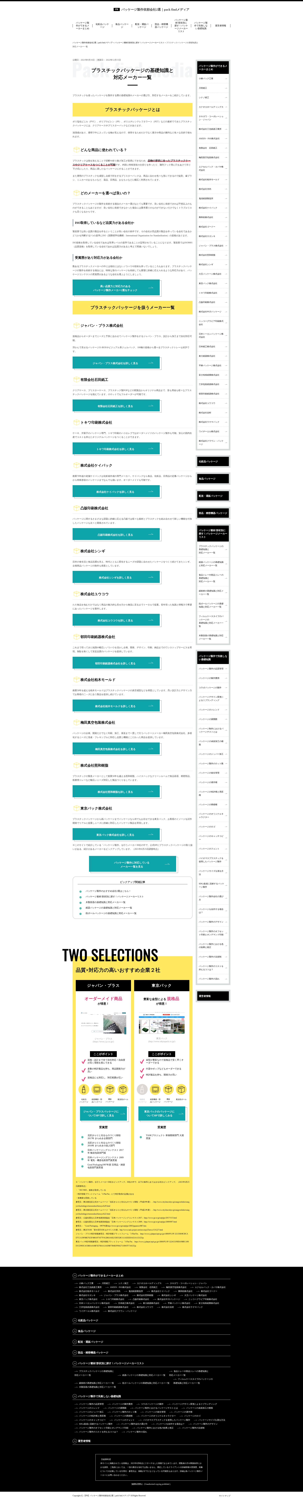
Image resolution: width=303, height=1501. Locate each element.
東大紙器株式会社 (207, 356)
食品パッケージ (122, 25)
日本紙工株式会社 (207, 346)
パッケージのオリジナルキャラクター (211, 815)
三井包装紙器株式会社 (209, 384)
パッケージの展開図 (208, 719)
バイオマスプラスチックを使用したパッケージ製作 (211, 860)
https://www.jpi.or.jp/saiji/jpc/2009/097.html (160, 1222)
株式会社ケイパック (208, 208)
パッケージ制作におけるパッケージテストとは (211, 730)
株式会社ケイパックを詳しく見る (115, 492)
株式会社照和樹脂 (207, 255)
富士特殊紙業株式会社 (209, 375)
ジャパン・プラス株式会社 (211, 245)
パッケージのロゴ (207, 826)
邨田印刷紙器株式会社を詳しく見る (115, 663)
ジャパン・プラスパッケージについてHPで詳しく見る (101, 1113)
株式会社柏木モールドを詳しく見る (115, 706)
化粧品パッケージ (102, 25)
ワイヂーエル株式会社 (209, 431)
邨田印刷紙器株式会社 (209, 394)
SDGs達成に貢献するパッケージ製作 (211, 885)
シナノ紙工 (204, 97)
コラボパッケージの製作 (210, 687)
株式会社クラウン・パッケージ (211, 442)
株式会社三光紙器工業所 (210, 129)
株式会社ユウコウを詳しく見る (115, 620)
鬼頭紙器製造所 (206, 198)
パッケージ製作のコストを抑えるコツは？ (211, 968)
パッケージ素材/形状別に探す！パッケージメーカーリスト (181, 26)
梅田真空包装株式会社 (209, 157)
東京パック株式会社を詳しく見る (115, 835)
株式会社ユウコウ (207, 403)
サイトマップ (224, 1496)
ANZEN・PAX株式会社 (209, 138)
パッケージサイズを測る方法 (211, 873)
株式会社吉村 (205, 412)
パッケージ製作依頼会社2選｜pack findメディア (155, 9)
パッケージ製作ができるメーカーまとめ (82, 26)
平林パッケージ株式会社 (210, 365)
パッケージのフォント (209, 849)
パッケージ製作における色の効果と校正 (211, 946)
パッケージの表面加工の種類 (211, 743)
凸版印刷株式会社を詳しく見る (115, 534)
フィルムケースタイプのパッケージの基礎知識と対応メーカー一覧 (211, 621)
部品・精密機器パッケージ (161, 25)
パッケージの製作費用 (209, 678)
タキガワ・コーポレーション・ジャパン (211, 118)
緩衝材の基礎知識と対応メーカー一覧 (211, 592)
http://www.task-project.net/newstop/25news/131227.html (141, 1230)
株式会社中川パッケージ (210, 311)
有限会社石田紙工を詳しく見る (115, 406)
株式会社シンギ (206, 264)
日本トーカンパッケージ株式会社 (211, 335)
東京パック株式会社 (208, 283)
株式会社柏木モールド (209, 179)
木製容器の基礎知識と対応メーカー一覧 (105, 902)
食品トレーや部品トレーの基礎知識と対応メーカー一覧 (211, 578)
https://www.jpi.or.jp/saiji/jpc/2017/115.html (160, 1218)
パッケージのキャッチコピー (211, 838)
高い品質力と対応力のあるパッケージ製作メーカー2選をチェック (115, 288)
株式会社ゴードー (207, 227)
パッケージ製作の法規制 (210, 957)
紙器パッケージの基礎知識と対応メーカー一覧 (109, 908)
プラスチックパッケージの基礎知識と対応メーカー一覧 (211, 549)
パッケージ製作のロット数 (211, 763)
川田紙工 (203, 88)
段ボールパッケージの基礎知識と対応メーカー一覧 (111, 913)
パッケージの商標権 (208, 804)
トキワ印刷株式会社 (208, 293)
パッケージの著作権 (208, 782)
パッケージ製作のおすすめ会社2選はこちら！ (108, 891)
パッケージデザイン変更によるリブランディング (211, 698)
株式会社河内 (205, 189)
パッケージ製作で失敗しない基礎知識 (201, 26)
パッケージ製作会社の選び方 (211, 898)
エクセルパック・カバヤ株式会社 (211, 168)
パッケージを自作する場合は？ (211, 911)
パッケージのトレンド (209, 710)
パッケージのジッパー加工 (211, 754)
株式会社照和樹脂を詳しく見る (115, 792)
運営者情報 (220, 25)
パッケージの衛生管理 (209, 773)
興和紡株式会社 (206, 217)
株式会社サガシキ (207, 236)
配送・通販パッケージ (141, 25)
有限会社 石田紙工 (208, 148)
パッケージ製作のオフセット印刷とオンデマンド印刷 (211, 933)
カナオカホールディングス (211, 107)
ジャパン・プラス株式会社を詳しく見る (115, 363)
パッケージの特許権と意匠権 (211, 793)
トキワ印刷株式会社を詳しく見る (115, 449)
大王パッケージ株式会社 (210, 274)
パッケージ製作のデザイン (211, 922)
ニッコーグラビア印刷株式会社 (211, 323)
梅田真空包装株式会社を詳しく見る (115, 749)
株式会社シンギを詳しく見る (115, 577)
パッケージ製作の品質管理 (211, 668)
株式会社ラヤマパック (209, 422)
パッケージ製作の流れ (209, 979)
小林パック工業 (206, 78)
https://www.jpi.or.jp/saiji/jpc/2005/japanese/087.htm (126, 1226)
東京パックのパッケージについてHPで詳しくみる (159, 1113)
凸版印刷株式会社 (207, 302)
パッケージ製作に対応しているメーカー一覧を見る (131, 864)
